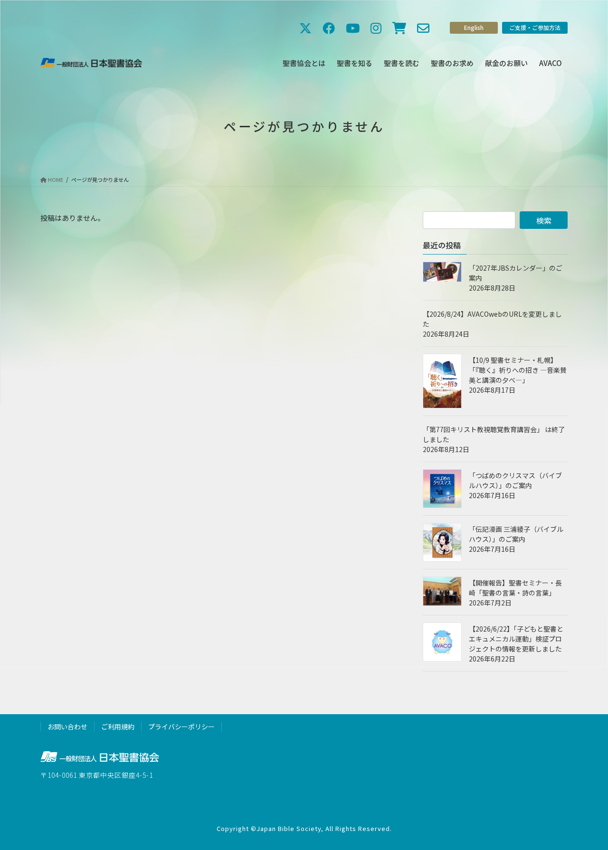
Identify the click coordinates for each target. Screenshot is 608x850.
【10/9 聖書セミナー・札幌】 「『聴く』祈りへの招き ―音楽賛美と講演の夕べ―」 (518, 370)
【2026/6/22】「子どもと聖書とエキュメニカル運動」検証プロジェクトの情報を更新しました (516, 638)
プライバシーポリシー (181, 726)
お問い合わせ (67, 726)
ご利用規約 (117, 726)
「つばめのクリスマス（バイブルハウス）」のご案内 (515, 480)
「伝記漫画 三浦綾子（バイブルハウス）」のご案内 (516, 534)
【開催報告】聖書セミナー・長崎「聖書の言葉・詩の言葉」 (515, 587)
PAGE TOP (585, 815)
